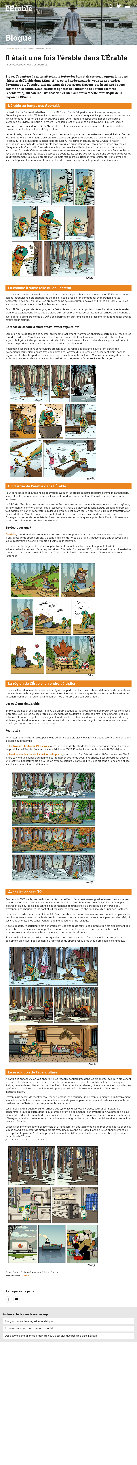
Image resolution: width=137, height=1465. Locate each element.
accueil (8, 49)
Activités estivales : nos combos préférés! (29, 1328)
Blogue (16, 49)
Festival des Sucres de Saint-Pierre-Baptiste (35, 754)
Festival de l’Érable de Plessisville (29, 746)
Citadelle (10, 534)
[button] (127, 6)
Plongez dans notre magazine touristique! (29, 1321)
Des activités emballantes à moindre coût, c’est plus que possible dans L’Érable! (51, 1335)
